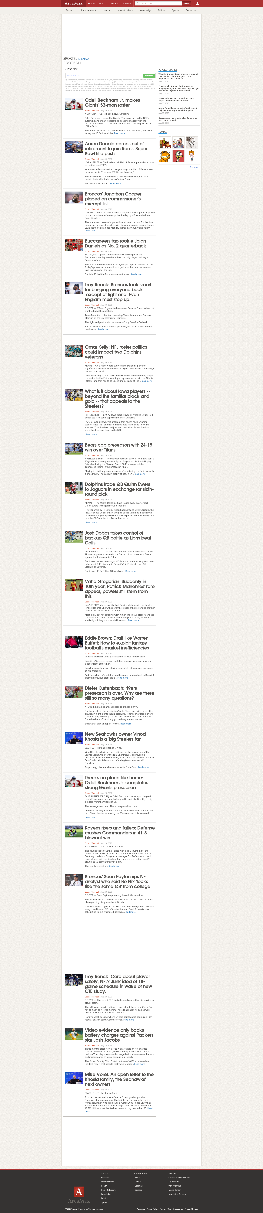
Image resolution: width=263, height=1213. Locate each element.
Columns (139, 1185)
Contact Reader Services (179, 1177)
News (137, 1177)
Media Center (174, 1190)
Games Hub (191, 10)
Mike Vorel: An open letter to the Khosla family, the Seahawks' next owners (119, 1078)
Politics (161, 10)
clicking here (126, 90)
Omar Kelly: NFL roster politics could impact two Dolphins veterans (116, 351)
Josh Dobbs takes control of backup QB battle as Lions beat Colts (118, 537)
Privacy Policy (152, 1209)
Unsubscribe (178, 1209)
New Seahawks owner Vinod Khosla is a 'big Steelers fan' (115, 736)
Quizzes (138, 1190)
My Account (173, 1181)
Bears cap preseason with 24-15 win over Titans (118, 447)
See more (194, 167)
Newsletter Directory (177, 1194)
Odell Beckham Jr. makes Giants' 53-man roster (112, 102)
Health (106, 10)
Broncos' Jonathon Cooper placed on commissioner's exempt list (113, 198)
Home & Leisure (125, 10)
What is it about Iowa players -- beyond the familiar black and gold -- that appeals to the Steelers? (117, 398)
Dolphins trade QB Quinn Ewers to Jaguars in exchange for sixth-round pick (119, 488)
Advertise (141, 1209)
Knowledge (145, 10)
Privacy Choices (191, 1209)
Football (95, 110)
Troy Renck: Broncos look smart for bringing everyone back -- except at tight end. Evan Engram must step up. (118, 291)
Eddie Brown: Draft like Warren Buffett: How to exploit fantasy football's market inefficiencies (117, 642)
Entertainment (88, 10)
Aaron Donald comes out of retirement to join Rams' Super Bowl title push (116, 148)
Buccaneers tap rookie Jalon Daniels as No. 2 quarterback (115, 243)
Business (70, 10)
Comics (138, 1181)
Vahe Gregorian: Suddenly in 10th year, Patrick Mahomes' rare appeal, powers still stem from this (120, 588)
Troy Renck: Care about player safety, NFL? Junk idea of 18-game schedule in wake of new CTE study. (118, 983)
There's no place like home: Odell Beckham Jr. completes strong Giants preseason (116, 782)
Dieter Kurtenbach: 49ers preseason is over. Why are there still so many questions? (119, 692)
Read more (119, 133)
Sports (175, 10)
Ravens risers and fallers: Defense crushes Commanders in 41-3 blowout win (120, 832)
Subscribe (149, 76)
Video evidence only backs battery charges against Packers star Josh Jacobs (119, 1034)
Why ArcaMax (174, 1185)
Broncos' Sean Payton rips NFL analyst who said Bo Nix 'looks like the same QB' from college (117, 880)
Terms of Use (165, 1209)
